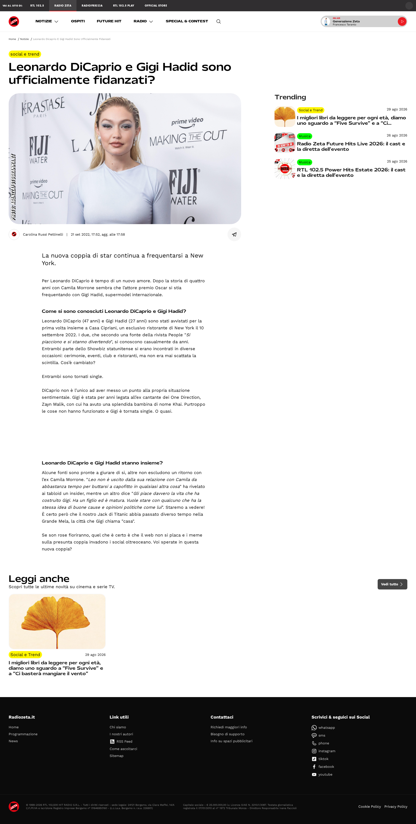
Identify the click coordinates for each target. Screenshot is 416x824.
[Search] (218, 21)
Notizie (44, 21)
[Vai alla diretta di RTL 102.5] (402, 21)
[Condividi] (234, 234)
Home (12, 39)
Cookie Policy (369, 806)
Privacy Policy (395, 806)
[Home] (14, 21)
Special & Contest (187, 21)
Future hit (109, 21)
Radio (140, 21)
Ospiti (78, 21)
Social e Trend (24, 54)
